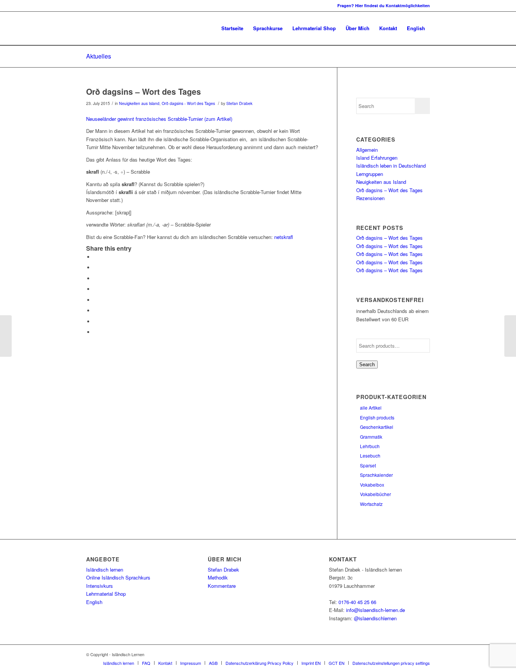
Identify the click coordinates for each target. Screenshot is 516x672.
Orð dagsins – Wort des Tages (143, 91)
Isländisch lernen (104, 569)
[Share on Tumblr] (95, 300)
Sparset (368, 465)
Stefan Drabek (239, 103)
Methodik (218, 577)
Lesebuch (370, 455)
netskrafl (283, 236)
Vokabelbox (372, 484)
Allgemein (367, 149)
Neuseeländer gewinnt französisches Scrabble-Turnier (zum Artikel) (159, 118)
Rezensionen (370, 198)
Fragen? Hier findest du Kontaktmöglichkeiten (383, 5)
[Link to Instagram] (88, 5)
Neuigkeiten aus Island (139, 103)
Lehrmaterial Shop (106, 593)
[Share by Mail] (95, 332)
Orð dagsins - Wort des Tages (188, 103)
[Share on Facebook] (95, 256)
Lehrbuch (370, 446)
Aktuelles (98, 56)
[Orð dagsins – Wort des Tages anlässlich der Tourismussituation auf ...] (6, 336)
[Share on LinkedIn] (95, 289)
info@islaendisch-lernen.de (375, 609)
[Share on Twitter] (95, 267)
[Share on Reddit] (95, 321)
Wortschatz (371, 504)
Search (367, 364)
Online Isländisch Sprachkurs (118, 577)
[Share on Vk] (95, 310)
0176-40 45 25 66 (357, 602)
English (94, 602)
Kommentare (222, 585)
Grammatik (371, 436)
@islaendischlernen (375, 618)
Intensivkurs (99, 585)
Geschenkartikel (376, 427)
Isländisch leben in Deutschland (391, 165)
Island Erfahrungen (376, 157)
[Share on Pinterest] (95, 278)
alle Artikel (371, 407)
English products (377, 417)
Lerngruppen (369, 173)
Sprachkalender (376, 475)
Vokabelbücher (375, 494)
